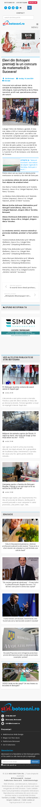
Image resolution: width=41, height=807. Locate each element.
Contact (28, 778)
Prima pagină (18, 778)
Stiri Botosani (9, 78)
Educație (7, 81)
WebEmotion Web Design (13, 734)
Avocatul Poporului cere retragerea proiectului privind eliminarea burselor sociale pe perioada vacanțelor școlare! (20, 655)
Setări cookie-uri (28, 800)
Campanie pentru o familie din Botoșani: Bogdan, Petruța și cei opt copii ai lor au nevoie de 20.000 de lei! (18, 486)
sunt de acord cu (21, 765)
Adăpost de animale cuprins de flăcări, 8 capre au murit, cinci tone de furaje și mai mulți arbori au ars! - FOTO (19, 435)
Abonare (35, 762)
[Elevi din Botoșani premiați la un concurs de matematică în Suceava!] (20, 112)
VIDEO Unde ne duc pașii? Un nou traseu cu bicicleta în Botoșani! (20, 684)
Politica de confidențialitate (28, 765)
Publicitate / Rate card (13, 780)
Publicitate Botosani (11, 741)
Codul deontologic (30, 780)
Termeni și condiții (8, 798)
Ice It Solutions (9, 745)
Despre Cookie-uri (13, 800)
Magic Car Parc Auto (11, 738)
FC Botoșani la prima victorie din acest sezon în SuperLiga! (18, 388)
